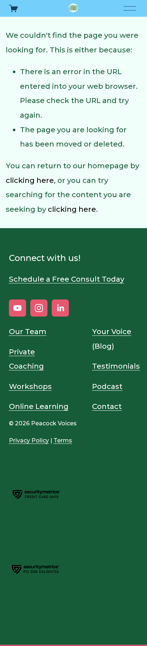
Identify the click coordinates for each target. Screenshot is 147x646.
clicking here (30, 180)
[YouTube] (17, 308)
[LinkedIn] (60, 308)
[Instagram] (38, 308)
